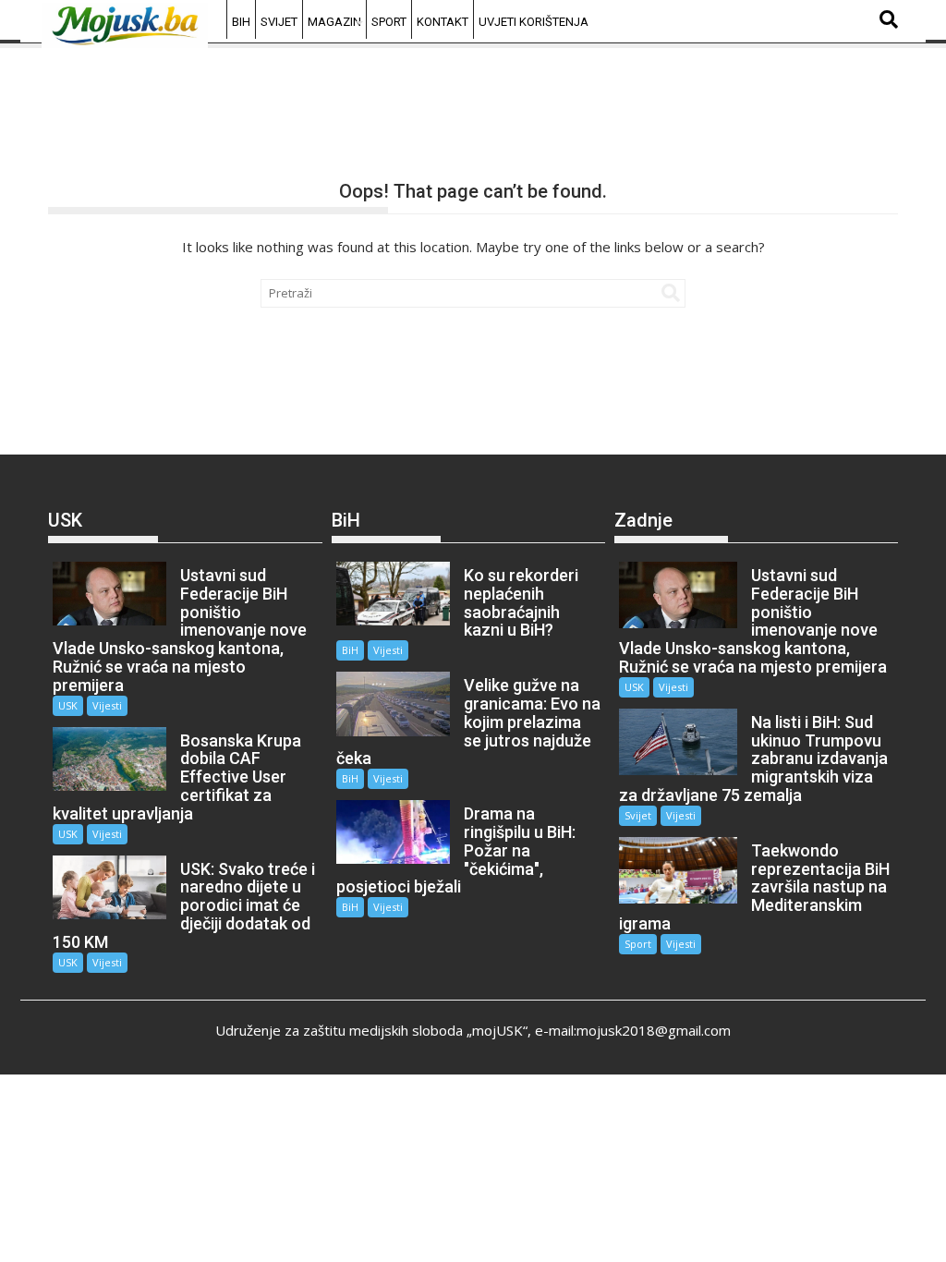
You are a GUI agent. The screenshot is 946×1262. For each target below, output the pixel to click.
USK (68, 705)
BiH (241, 22)
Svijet (279, 22)
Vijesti (107, 705)
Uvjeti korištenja (533, 22)
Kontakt (442, 22)
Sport (388, 22)
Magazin (334, 22)
